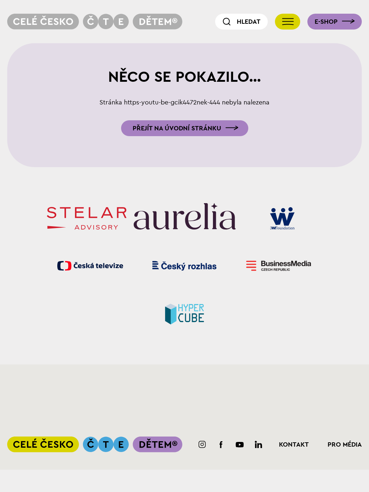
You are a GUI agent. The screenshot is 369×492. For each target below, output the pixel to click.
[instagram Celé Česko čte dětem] (202, 444)
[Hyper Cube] (184, 313)
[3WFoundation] (282, 218)
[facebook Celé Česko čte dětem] (221, 444)
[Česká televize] (90, 266)
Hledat (249, 21)
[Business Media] (279, 266)
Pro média (345, 444)
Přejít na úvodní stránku (177, 128)
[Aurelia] (185, 218)
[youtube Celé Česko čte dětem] (240, 444)
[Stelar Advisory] (86, 218)
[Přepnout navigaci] (287, 22)
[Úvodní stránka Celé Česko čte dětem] (94, 22)
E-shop (326, 21)
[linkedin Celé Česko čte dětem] (258, 444)
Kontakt (294, 444)
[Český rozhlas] (184, 266)
